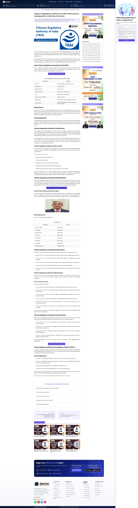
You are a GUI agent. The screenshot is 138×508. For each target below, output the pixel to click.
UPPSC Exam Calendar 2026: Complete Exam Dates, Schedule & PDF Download (91, 57)
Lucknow (97, 488)
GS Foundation (57, 484)
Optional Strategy (87, 497)
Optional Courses (57, 491)
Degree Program (57, 493)
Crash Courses (57, 486)
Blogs (39, 9)
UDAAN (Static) (69, 484)
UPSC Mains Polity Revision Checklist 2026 (91, 46)
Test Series (60, 1)
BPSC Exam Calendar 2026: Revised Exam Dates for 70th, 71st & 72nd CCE (91, 55)
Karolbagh (98, 484)
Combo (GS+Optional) (56, 489)
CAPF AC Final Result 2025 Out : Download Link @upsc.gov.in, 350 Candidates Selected (91, 53)
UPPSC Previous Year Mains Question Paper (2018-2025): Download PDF (91, 51)
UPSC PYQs (68, 496)
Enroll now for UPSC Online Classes (56, 344)
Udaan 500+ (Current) (70, 486)
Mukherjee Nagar (99, 486)
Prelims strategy (87, 493)
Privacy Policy (62, 507)
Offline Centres (68, 1)
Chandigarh (98, 492)
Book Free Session (76, 470)
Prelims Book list (87, 489)
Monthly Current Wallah (70, 488)
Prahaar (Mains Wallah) (70, 492)
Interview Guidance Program (57, 498)
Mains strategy (86, 495)
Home (35, 9)
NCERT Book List (86, 487)
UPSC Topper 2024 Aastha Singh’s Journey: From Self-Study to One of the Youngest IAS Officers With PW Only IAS (91, 48)
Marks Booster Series (70, 490)
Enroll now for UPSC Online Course (56, 73)
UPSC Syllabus (86, 485)
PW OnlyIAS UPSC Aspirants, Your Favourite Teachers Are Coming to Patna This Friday (91, 59)
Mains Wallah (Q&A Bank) (70, 494)
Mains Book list (86, 491)
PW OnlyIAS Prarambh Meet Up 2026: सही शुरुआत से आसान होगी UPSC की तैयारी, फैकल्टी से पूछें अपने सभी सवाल (91, 61)
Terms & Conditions (70, 507)
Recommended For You (39, 422)
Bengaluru (98, 494)
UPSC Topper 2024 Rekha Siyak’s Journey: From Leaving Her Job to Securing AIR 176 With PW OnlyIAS (91, 44)
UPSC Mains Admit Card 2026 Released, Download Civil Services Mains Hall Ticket (91, 50)
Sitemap (76, 507)
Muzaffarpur (98, 490)
